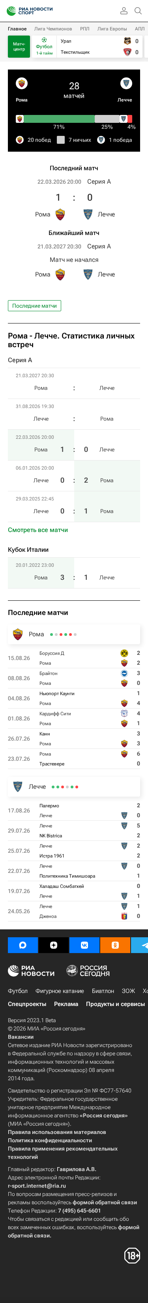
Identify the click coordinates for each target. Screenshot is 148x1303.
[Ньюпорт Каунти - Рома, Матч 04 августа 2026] (65, 634)
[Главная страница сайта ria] (9, 11)
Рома (22, 100)
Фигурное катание (60, 991)
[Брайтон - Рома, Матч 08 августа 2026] (70, 634)
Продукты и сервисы (115, 1004)
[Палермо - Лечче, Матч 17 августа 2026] (76, 787)
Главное (17, 29)
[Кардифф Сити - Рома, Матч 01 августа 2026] (61, 634)
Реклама (66, 1004)
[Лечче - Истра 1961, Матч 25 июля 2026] (67, 787)
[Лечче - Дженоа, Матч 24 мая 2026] (53, 787)
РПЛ (85, 29)
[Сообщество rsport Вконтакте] (84, 945)
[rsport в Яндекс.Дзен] (54, 945)
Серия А (99, 181)
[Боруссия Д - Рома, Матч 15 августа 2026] (75, 634)
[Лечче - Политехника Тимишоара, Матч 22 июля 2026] (62, 787)
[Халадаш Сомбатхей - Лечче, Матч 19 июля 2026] (57, 787)
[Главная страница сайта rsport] (47, 11)
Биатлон (103, 991)
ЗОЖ (128, 991)
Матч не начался (74, 259)
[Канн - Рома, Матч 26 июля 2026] (56, 634)
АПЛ (140, 29)
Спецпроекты (27, 1004)
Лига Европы (112, 29)
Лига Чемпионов (53, 29)
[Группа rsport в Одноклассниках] (115, 945)
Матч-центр (19, 46)
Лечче (125, 100)
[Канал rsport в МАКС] (23, 945)
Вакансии (21, 1037)
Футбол (18, 991)
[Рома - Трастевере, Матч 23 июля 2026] (51, 634)
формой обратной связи (105, 1202)
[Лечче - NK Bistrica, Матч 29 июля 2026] (72, 787)
